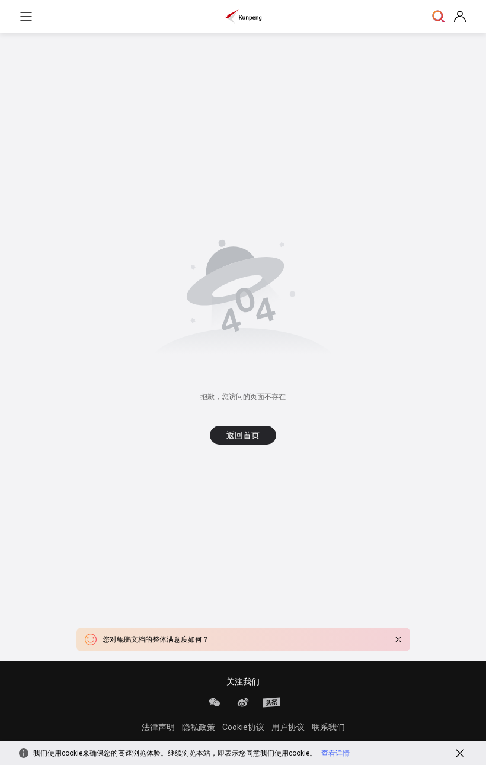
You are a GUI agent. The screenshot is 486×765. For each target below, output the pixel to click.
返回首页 (243, 435)
